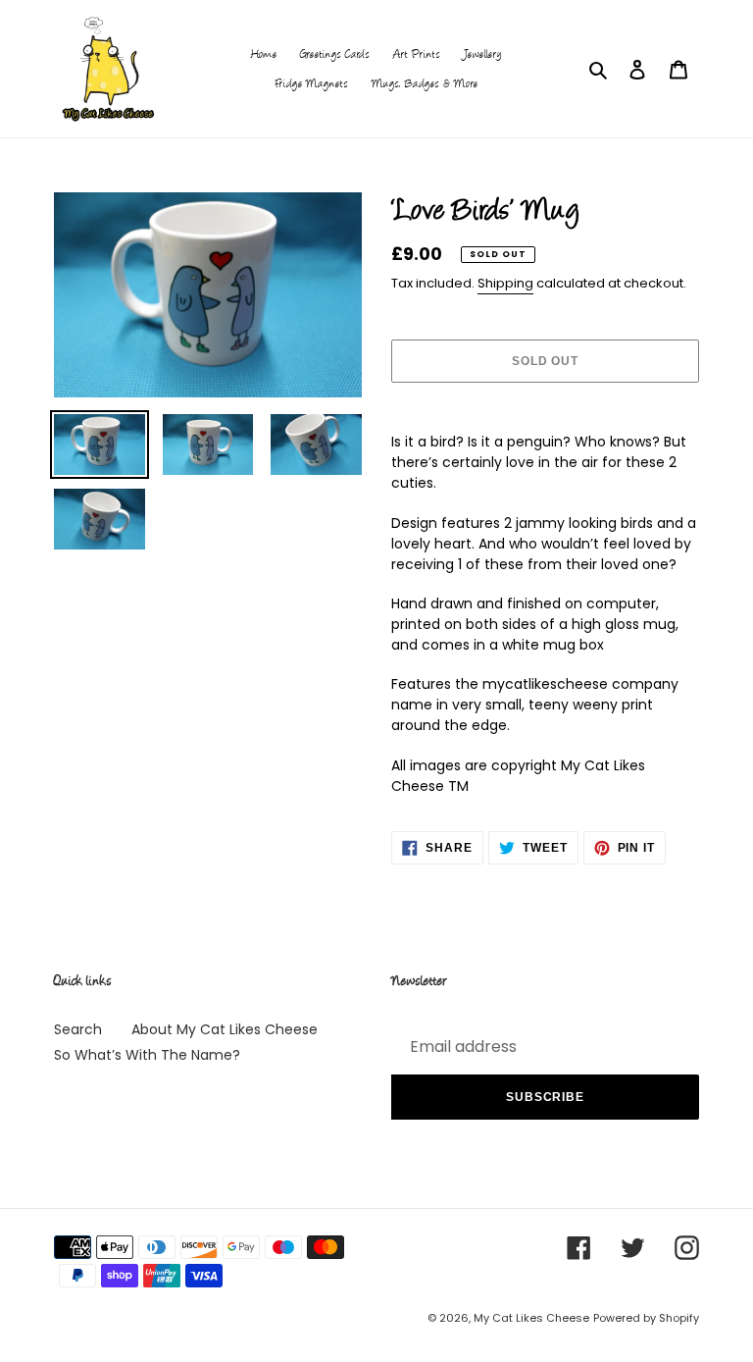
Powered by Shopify (646, 1318)
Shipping (505, 283)
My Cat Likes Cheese (531, 1318)
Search (78, 1029)
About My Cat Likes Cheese (224, 1029)
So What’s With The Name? (147, 1055)
